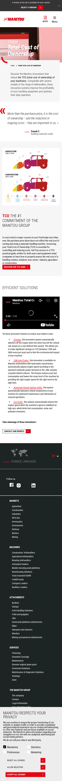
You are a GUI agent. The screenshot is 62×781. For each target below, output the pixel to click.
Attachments (17, 597)
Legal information (20, 703)
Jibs (14, 618)
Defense (15, 529)
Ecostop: (17, 339)
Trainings (16, 676)
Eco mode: (18, 402)
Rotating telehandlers (21, 560)
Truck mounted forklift (21, 575)
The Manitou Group (20, 690)
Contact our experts (14, 431)
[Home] (14, 19)
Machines (15, 547)
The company (18, 695)
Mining (15, 537)
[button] (54, 19)
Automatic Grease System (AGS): (28, 387)
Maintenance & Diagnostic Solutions (28, 672)
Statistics (36, 747)
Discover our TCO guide (14, 267)
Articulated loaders (20, 564)
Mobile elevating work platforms (26, 568)
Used (14, 680)
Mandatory (12, 747)
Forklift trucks (18, 579)
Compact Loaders (20, 583)
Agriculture (16, 506)
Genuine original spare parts (24, 664)
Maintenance (18, 660)
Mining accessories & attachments (27, 637)
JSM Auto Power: (21, 360)
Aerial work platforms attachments (27, 622)
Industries (16, 514)
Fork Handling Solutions (22, 610)
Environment (17, 525)
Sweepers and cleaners (22, 629)
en (53, 455)
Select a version (29, 7)
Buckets (15, 603)
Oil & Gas (16, 518)
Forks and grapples (20, 614)
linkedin (35, 484)
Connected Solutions (21, 668)
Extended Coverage (20, 657)
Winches (15, 633)
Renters (15, 533)
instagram (21, 484)
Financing (16, 653)
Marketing (36, 752)
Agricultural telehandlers (22, 556)
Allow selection (15, 767)
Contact (15, 699)
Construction (17, 510)
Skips (14, 626)
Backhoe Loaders (19, 587)
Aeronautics (17, 521)
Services (14, 647)
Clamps (15, 606)
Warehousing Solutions (22, 572)
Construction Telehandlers (23, 552)
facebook (10, 485)
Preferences (13, 752)
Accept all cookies (16, 774)
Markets (14, 500)
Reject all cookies (16, 760)
